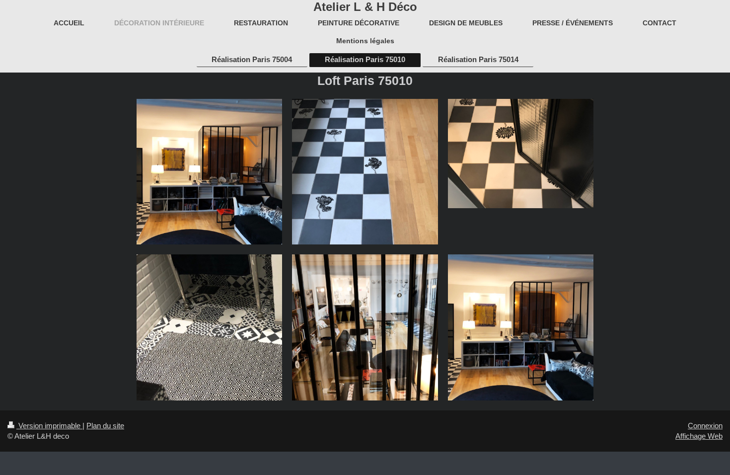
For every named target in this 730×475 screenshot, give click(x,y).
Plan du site (105, 425)
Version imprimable (49, 425)
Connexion (705, 425)
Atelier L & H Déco (365, 6)
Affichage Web (699, 436)
